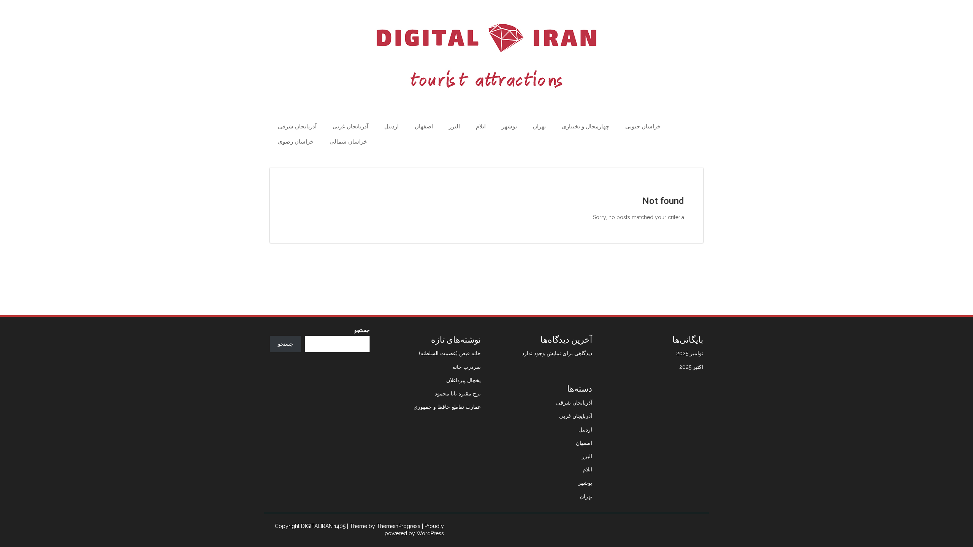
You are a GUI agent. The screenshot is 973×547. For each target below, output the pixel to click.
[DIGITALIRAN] (486, 56)
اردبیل (391, 126)
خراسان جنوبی (643, 126)
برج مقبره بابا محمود (458, 393)
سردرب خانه (466, 367)
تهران (539, 126)
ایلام (481, 126)
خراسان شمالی (348, 141)
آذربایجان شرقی (297, 126)
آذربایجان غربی (350, 126)
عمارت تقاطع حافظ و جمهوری (447, 407)
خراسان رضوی (296, 141)
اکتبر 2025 (691, 367)
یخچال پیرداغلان (463, 380)
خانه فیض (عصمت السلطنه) (450, 353)
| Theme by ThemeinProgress (383, 526)
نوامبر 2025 (689, 353)
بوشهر (509, 126)
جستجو (362, 330)
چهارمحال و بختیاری (585, 126)
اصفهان (424, 126)
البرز (454, 126)
